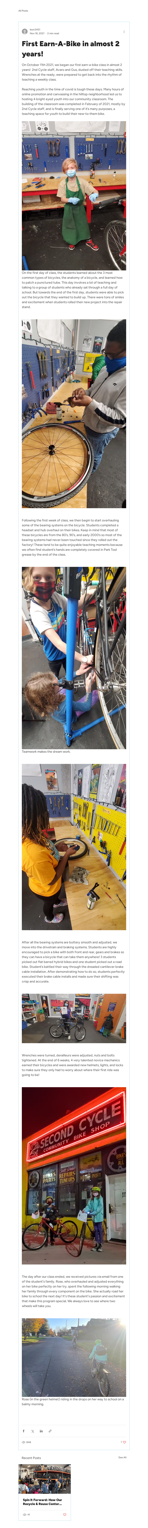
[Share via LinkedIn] (41, 1431)
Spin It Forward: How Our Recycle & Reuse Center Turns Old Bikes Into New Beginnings (42, 1502)
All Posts (23, 10)
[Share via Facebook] (23, 1431)
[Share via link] (50, 1431)
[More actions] (124, 31)
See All (122, 1457)
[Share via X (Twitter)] (32, 1431)
